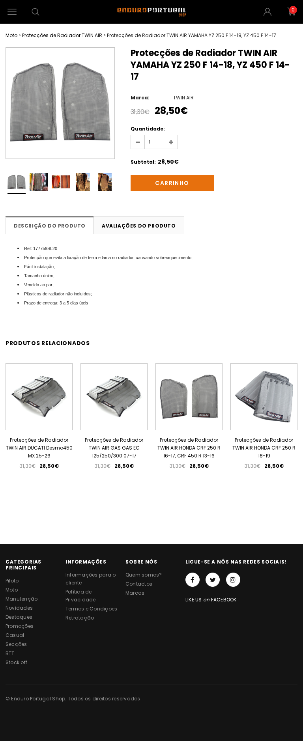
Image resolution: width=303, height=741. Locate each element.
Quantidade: (148, 128)
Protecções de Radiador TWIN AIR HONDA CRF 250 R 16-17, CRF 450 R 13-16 (189, 448)
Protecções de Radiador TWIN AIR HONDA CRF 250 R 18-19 (264, 448)
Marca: (140, 97)
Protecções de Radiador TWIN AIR (62, 35)
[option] (60, 103)
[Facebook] (192, 580)
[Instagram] (233, 580)
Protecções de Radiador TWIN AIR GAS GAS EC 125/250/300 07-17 (114, 448)
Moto (11, 35)
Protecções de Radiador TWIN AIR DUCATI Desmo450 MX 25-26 (39, 448)
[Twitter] (213, 580)
